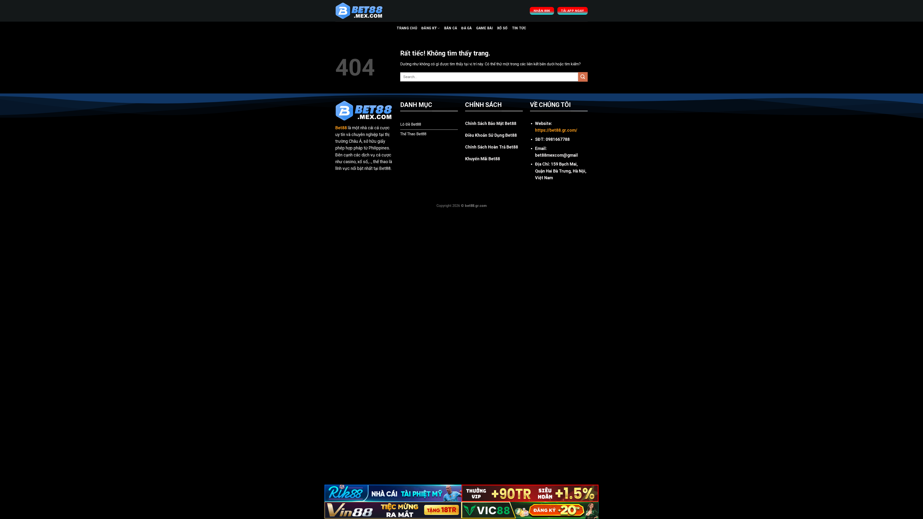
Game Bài (484, 28)
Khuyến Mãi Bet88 (482, 158)
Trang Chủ (407, 28)
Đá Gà (466, 28)
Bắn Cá (450, 28)
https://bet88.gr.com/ (556, 130)
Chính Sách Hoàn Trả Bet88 (491, 147)
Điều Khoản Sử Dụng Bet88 (491, 135)
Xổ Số (502, 28)
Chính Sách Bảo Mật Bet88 (490, 123)
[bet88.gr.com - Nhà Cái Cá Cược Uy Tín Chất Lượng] (359, 11)
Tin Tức (519, 28)
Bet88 (341, 127)
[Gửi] (583, 76)
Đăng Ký (429, 28)
